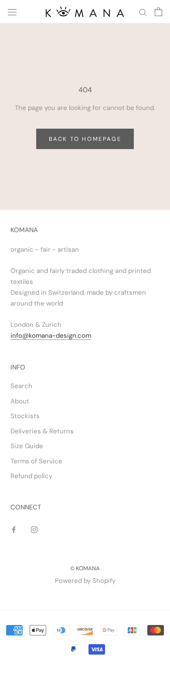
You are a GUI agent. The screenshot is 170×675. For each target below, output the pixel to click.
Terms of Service (36, 461)
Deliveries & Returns (42, 431)
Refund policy (31, 476)
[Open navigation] (12, 11)
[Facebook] (13, 529)
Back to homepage (85, 139)
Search (21, 386)
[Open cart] (158, 11)
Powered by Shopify (85, 580)
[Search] (143, 12)
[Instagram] (34, 529)
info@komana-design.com (50, 335)
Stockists (25, 416)
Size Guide (26, 446)
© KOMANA (85, 568)
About (19, 401)
